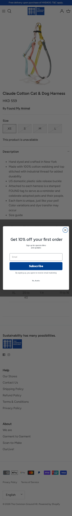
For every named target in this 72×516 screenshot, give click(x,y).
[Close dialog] (65, 230)
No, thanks (36, 280)
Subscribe (36, 266)
